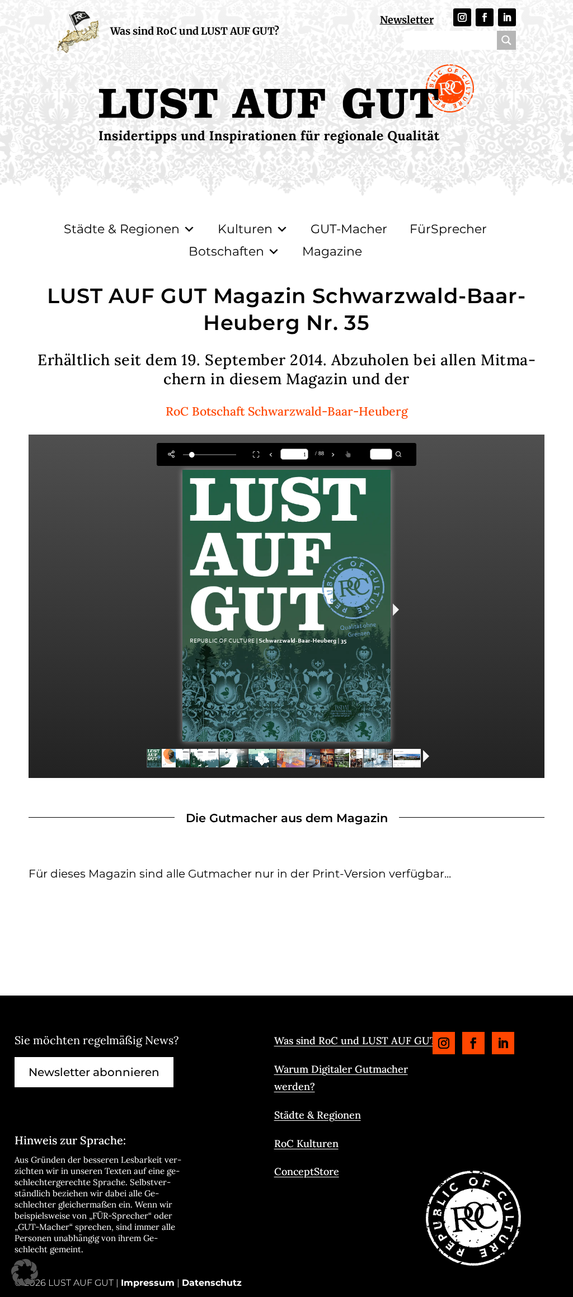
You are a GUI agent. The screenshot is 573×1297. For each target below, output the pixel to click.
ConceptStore (306, 1171)
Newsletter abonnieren (94, 1072)
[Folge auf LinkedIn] (507, 17)
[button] (24, 1272)
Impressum (148, 1282)
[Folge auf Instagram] (462, 17)
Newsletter (407, 19)
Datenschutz (212, 1282)
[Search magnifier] (506, 40)
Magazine (332, 251)
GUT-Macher (349, 229)
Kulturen (245, 229)
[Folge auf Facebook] (485, 17)
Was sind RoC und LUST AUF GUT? (194, 31)
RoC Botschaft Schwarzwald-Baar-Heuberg (287, 411)
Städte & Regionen (122, 229)
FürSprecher (448, 229)
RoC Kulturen (306, 1143)
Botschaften (226, 251)
